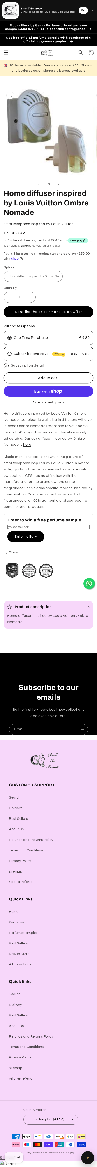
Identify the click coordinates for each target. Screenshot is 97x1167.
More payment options (48, 402)
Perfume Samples (23, 933)
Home (13, 911)
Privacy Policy (20, 861)
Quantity (10, 288)
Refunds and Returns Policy (31, 840)
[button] (6, 52)
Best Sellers (18, 818)
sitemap (15, 871)
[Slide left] (38, 184)
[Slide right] (59, 184)
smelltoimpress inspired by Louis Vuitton (39, 224)
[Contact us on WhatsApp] (89, 583)
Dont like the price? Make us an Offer (48, 312)
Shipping (26, 246)
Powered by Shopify (63, 1153)
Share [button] (13, 552)
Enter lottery (25, 536)
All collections (20, 964)
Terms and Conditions (26, 850)
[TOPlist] (8, 1164)
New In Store (19, 954)
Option (9, 267)
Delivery (15, 808)
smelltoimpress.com (42, 1153)
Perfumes (16, 922)
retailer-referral (21, 882)
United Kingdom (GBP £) (46, 1119)
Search (15, 797)
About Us (16, 829)
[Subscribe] (82, 729)
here (27, 444)
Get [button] (83, 10)
